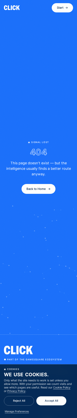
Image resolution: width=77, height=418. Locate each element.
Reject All (19, 400)
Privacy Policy (16, 391)
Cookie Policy (61, 387)
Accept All (51, 400)
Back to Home (38, 189)
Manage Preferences (17, 411)
